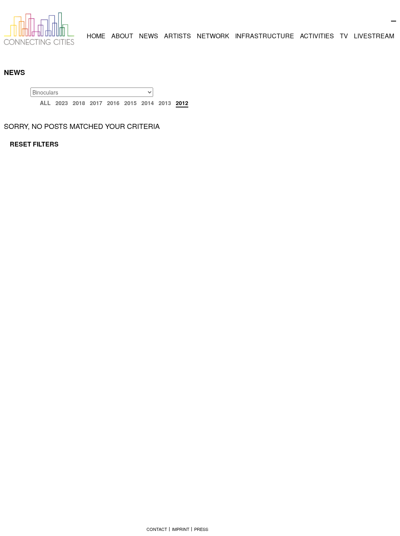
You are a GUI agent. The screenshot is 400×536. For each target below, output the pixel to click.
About (122, 35)
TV (344, 35)
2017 (96, 103)
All (45, 103)
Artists (177, 35)
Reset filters (34, 144)
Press (201, 529)
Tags (13, 91)
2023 (61, 103)
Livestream (374, 35)
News (148, 35)
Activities (317, 35)
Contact (156, 529)
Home (96, 35)
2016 (113, 103)
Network (213, 35)
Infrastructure (264, 35)
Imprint (180, 529)
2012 (182, 103)
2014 (147, 103)
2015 (130, 103)
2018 (79, 103)
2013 (165, 103)
